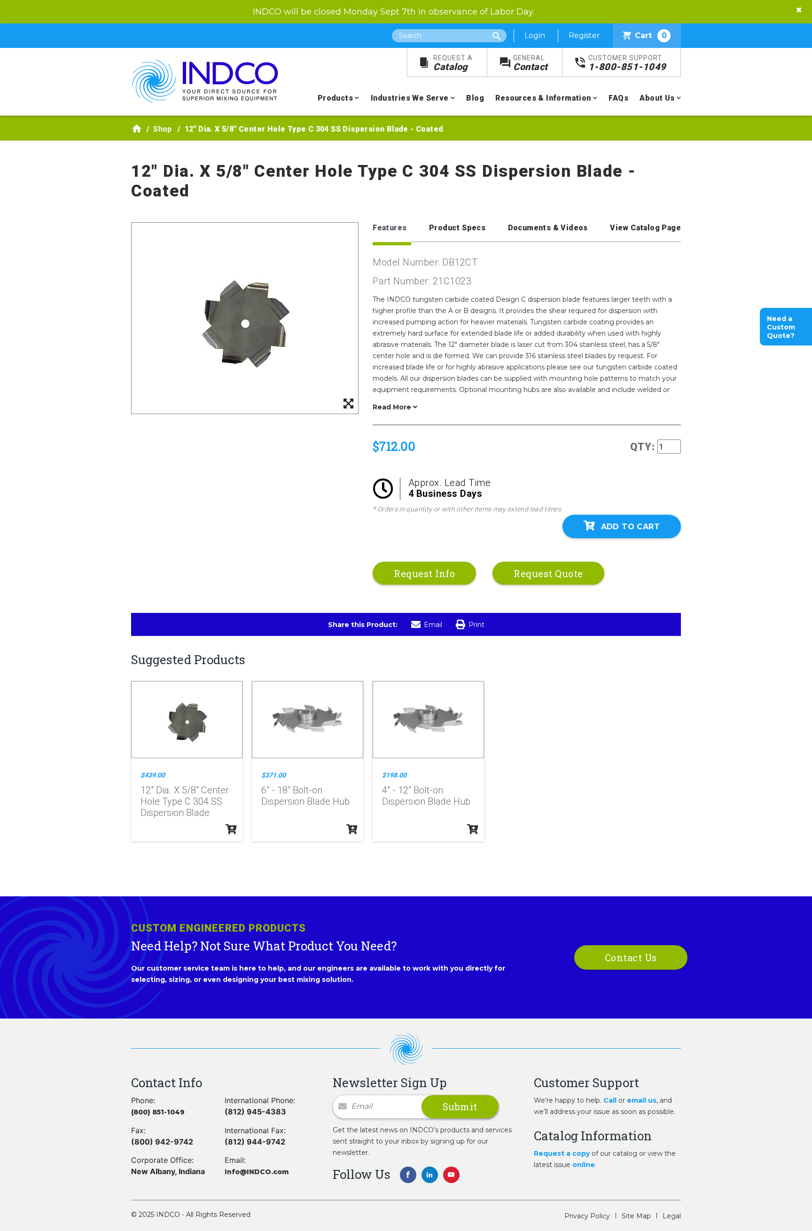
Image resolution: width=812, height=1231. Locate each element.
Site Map (636, 1216)
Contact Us (631, 957)
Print (476, 624)
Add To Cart (630, 526)
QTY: (642, 447)
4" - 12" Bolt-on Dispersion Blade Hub (426, 795)
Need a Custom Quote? (781, 327)
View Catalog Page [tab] (645, 227)
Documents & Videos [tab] (548, 227)
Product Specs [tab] (457, 227)
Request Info (424, 573)
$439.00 (153, 775)
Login (534, 35)
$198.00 (394, 775)
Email (433, 624)
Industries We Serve (410, 98)
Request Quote (548, 573)
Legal (672, 1216)
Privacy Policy (587, 1216)
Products (335, 98)
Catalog (453, 63)
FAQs (618, 98)
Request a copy (562, 1153)
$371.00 (273, 775)
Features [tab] (389, 227)
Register (584, 35)
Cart (651, 35)
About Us (657, 98)
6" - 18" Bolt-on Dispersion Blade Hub (305, 795)
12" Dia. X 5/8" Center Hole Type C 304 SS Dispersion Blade (185, 801)
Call (610, 1100)
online (583, 1164)
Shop (162, 129)
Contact (530, 63)
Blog (475, 98)
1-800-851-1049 (627, 63)
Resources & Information (543, 98)
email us (641, 1100)
